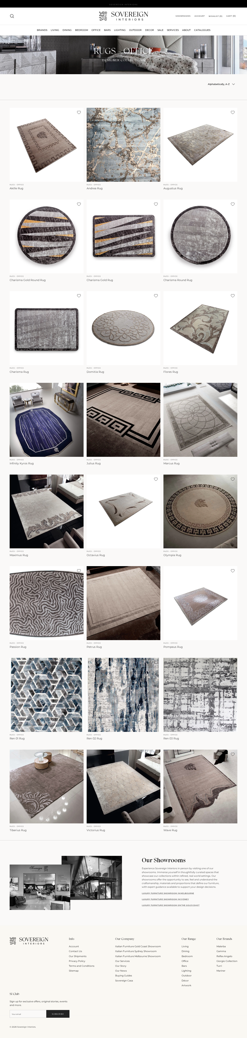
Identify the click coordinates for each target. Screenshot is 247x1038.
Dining (185, 951)
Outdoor (135, 30)
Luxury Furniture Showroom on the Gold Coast (171, 905)
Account (74, 946)
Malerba (221, 946)
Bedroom (187, 956)
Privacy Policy (77, 961)
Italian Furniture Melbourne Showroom (138, 956)
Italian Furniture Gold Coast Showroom (138, 946)
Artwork (186, 985)
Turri (219, 965)
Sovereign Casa (124, 980)
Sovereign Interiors (26, 1027)
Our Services (122, 961)
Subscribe (58, 1014)
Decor (149, 30)
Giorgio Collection (227, 961)
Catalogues (202, 30)
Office (185, 961)
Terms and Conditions (81, 965)
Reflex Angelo (224, 956)
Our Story (120, 965)
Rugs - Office (23, 40)
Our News (121, 970)
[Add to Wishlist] (79, 112)
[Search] (12, 16)
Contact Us (75, 951)
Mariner (221, 970)
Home (12, 40)
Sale (160, 30)
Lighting (120, 30)
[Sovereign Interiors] (123, 16)
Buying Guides (123, 975)
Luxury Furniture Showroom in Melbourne (168, 893)
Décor (185, 980)
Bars (107, 30)
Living (185, 946)
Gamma (221, 951)
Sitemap (74, 970)
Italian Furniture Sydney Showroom (136, 951)
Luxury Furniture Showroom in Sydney (165, 899)
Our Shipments (77, 956)
